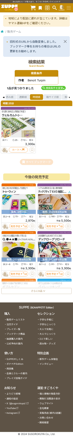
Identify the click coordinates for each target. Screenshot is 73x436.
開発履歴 (44, 422)
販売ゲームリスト (16, 319)
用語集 (10, 368)
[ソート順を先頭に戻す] (3, 97)
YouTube (11, 408)
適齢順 (23, 96)
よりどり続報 (13, 393)
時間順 (36, 96)
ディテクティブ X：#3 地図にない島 (54, 191)
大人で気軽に (46, 329)
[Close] (65, 41)
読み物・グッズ (48, 343)
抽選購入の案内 (15, 339)
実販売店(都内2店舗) (51, 413)
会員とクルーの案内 (17, 373)
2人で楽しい (46, 339)
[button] (53, 88)
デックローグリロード (51, 239)
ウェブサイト (46, 403)
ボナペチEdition (15, 364)
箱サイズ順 (52, 96)
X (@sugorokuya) (16, 403)
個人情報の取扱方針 (50, 393)
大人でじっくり (48, 334)
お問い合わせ (46, 417)
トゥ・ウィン (9, 191)
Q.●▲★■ (9, 239)
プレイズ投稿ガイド (17, 378)
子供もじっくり (48, 324)
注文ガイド (12, 324)
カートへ (17, 149)
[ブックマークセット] (40, 7)
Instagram (12, 413)
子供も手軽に (46, 319)
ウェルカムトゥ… (12, 115)
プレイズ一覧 (13, 329)
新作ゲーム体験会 (49, 359)
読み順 (9, 96)
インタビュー (46, 364)
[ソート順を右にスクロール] (69, 97)
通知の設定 (12, 398)
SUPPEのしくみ (15, 359)
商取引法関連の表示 (50, 398)
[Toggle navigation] (68, 7)
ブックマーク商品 (16, 334)
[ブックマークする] (32, 149)
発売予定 (15, 226)
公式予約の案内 (15, 343)
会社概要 (44, 408)
